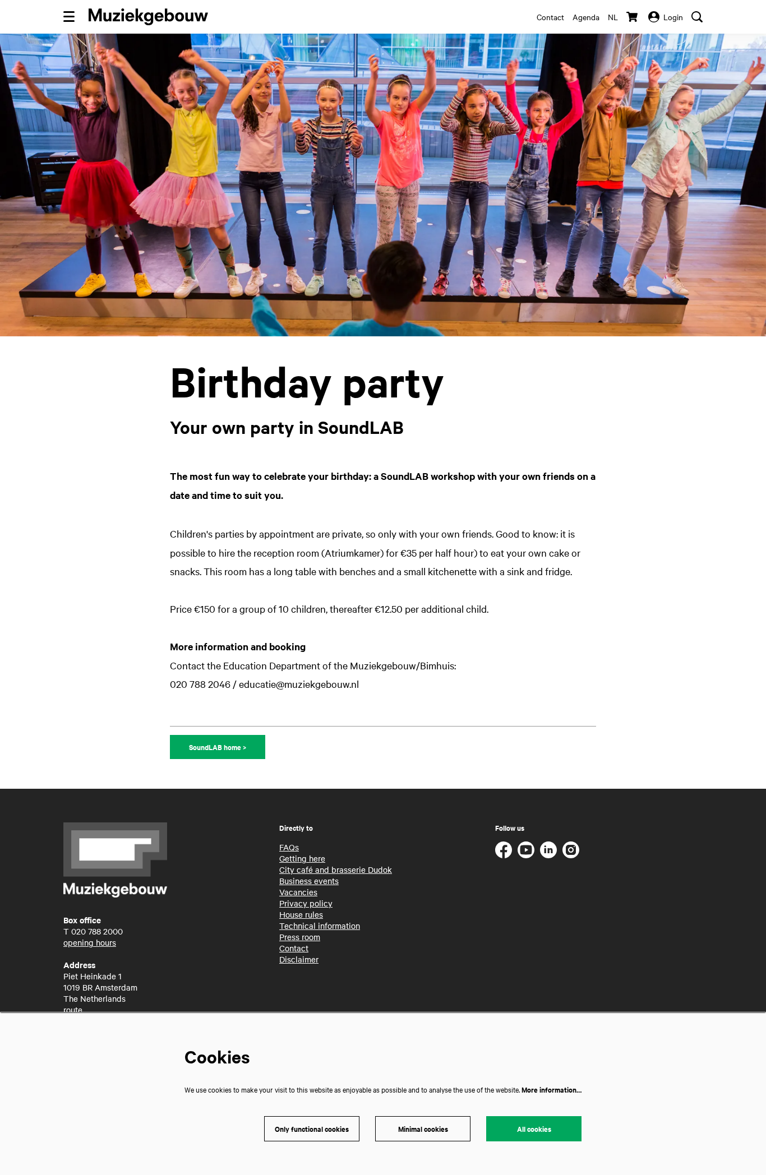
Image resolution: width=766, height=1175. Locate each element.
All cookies (534, 1128)
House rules (301, 914)
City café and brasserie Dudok (335, 869)
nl (613, 16)
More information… (552, 1089)
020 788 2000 (97, 931)
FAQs (289, 847)
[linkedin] (548, 849)
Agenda (586, 16)
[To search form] (697, 16)
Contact (550, 16)
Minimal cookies (423, 1128)
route (72, 1009)
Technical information (319, 925)
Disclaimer (299, 959)
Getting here (302, 858)
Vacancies (298, 892)
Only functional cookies (312, 1128)
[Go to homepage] (148, 16)
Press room (299, 936)
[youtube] (526, 849)
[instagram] (570, 849)
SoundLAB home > (217, 747)
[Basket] (633, 16)
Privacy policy (306, 903)
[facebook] (503, 849)
